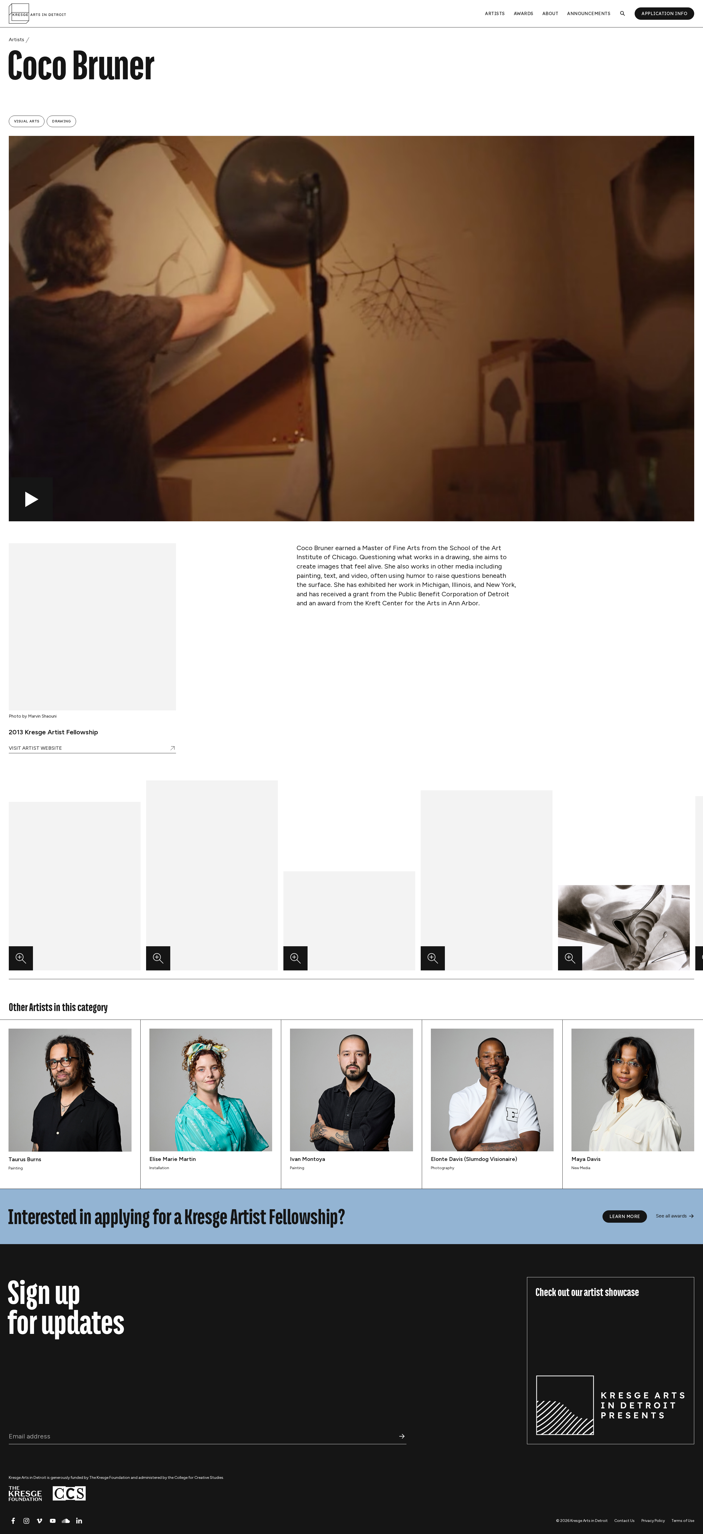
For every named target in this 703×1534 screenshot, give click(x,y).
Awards (524, 13)
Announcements (588, 13)
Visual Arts (26, 121)
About (550, 13)
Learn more (624, 1216)
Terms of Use (682, 1520)
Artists (495, 13)
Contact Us (624, 1520)
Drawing (61, 121)
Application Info (664, 13)
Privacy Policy (653, 1520)
